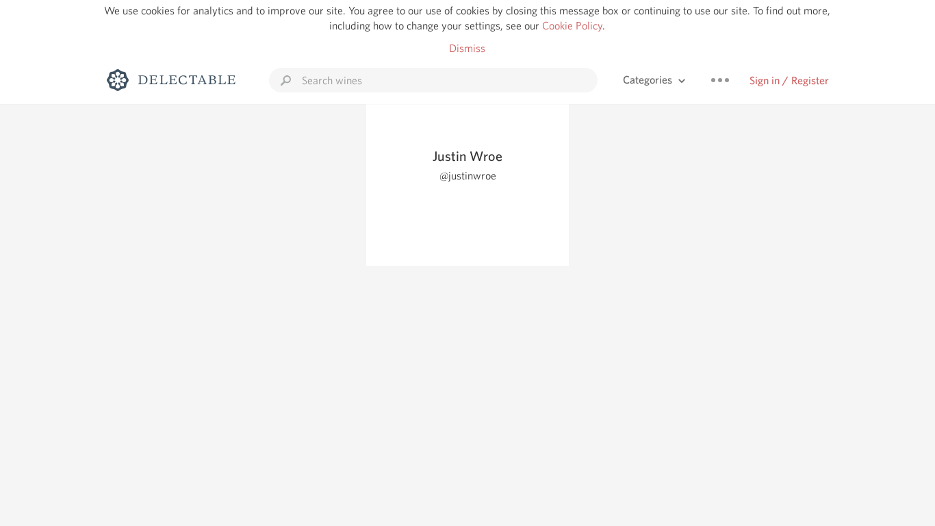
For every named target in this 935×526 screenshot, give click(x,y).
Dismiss (467, 48)
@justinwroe (467, 175)
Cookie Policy (572, 25)
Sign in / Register (789, 80)
